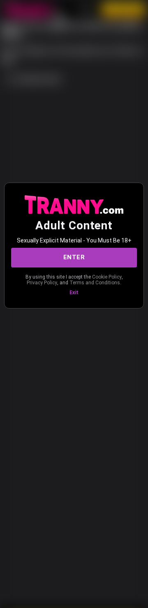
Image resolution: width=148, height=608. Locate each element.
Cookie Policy (107, 277)
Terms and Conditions (94, 283)
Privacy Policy (42, 283)
